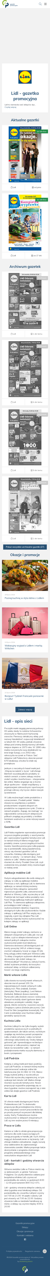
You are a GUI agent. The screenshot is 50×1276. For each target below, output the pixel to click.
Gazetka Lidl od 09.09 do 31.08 (25, 226)
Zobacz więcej (25, 709)
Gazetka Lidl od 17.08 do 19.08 (25, 372)
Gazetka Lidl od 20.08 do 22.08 (25, 304)
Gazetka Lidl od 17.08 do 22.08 (25, 509)
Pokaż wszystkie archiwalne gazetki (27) (25, 547)
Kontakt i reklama (25, 1235)
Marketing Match (26, 1261)
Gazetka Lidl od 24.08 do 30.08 (25, 157)
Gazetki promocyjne (25, 1223)
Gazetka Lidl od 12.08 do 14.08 (25, 441)
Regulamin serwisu (32, 1251)
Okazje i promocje (25, 1231)
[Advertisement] (25, 39)
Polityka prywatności (14, 1251)
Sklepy (25, 1227)
